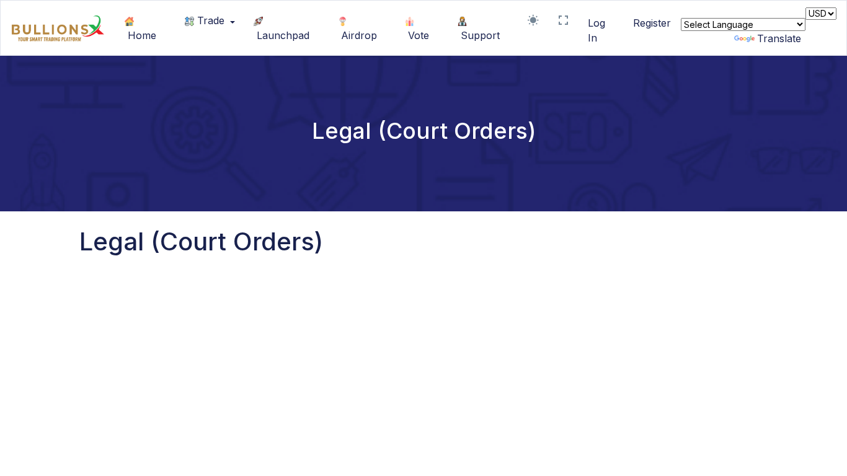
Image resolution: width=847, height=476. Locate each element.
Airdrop (357, 35)
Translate (779, 38)
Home (140, 35)
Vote (417, 35)
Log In (596, 30)
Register (652, 23)
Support (479, 35)
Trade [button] (211, 20)
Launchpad (281, 35)
